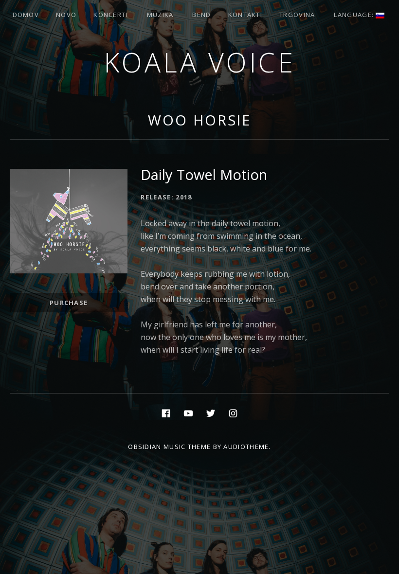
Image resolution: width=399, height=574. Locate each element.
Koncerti (110, 14)
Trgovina (297, 14)
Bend (201, 14)
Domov (26, 14)
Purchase (69, 302)
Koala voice (200, 62)
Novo (66, 14)
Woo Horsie (199, 119)
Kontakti (245, 14)
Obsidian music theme (169, 446)
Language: (355, 14)
